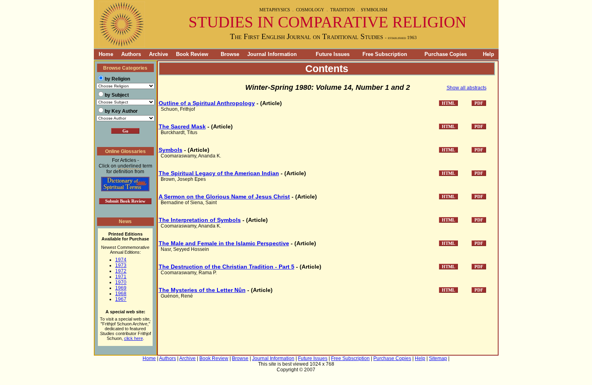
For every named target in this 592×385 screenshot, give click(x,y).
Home (103, 54)
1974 (120, 260)
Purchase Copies (445, 54)
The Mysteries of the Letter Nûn (202, 290)
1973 (120, 265)
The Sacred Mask (182, 126)
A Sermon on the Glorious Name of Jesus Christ (224, 196)
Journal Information (272, 54)
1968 (120, 293)
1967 (120, 299)
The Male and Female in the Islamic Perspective (224, 243)
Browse (230, 54)
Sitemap (438, 358)
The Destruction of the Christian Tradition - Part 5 (226, 266)
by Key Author (121, 111)
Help (488, 54)
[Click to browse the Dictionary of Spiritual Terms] (125, 189)
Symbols (170, 150)
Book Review (192, 54)
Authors (131, 54)
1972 (120, 271)
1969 (120, 288)
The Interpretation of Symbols (200, 220)
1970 (120, 282)
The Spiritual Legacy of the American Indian (219, 173)
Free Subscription (384, 54)
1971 (120, 276)
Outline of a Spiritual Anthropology (207, 103)
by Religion (117, 79)
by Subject (117, 95)
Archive (158, 54)
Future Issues (333, 54)
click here (133, 338)
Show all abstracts (466, 88)
